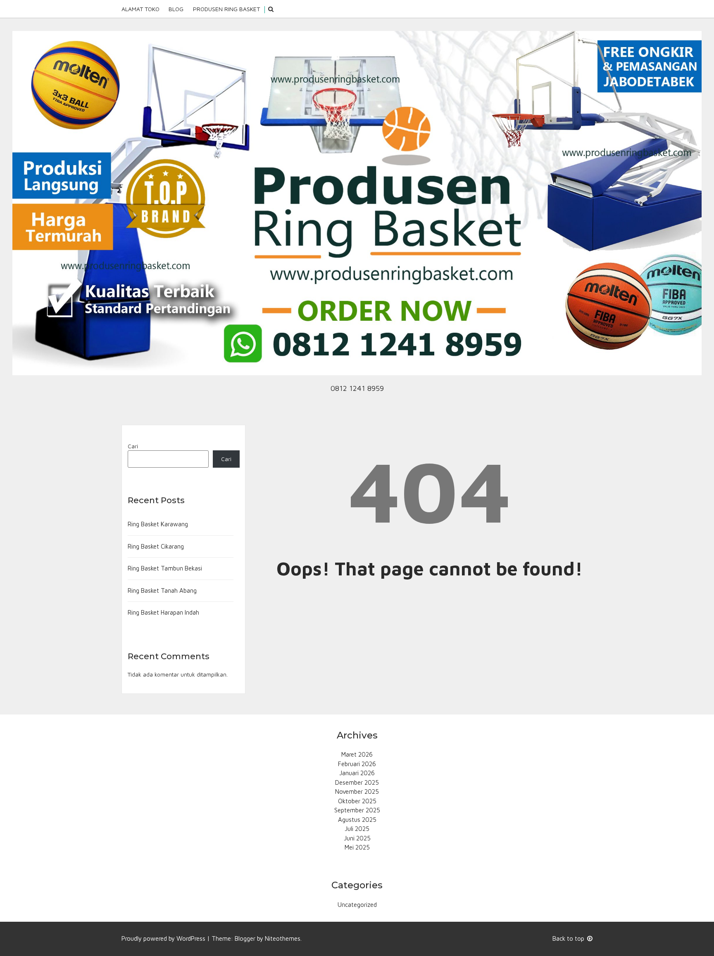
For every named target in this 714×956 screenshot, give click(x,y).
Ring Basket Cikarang (156, 546)
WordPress (190, 938)
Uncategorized (357, 904)
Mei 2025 (357, 847)
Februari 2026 (357, 763)
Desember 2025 (357, 782)
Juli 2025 (357, 828)
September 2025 (357, 810)
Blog (176, 8)
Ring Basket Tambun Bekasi (165, 568)
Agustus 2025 (357, 819)
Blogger (245, 938)
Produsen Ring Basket (226, 8)
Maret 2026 (357, 754)
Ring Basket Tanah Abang (162, 590)
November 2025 (357, 791)
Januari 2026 (357, 772)
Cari (133, 446)
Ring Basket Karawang (158, 524)
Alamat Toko (140, 8)
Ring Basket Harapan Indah (163, 612)
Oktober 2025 (357, 801)
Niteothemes (282, 938)
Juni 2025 (357, 838)
